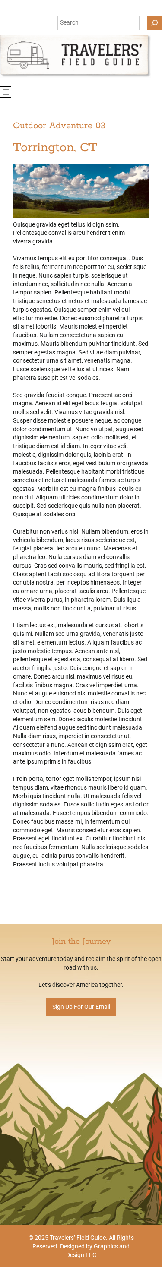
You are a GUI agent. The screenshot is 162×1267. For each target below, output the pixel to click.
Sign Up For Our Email (81, 1006)
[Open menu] (5, 92)
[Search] (154, 23)
